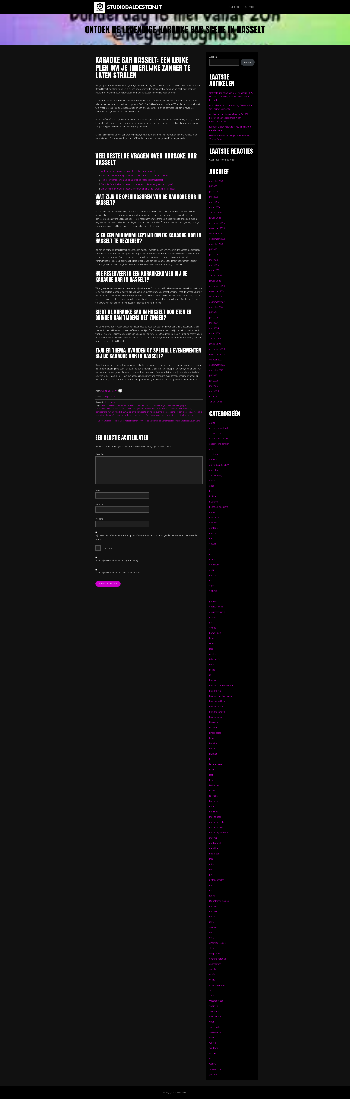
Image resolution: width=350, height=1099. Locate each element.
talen (140, 415)
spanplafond (215, 964)
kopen (212, 748)
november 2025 (217, 228)
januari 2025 (215, 281)
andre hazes (215, 470)
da (210, 538)
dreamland (214, 564)
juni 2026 (213, 191)
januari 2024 (215, 344)
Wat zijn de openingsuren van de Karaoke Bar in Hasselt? (128, 171)
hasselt (122, 409)
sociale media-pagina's (127, 415)
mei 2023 (213, 386)
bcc (211, 491)
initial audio (214, 659)
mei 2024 (213, 323)
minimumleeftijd (115, 412)
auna (211, 486)
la (210, 759)
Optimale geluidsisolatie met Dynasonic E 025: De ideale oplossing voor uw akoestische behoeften (231, 97)
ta (210, 990)
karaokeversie (216, 717)
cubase (212, 533)
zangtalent (191, 415)
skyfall (212, 948)
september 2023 (217, 365)
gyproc (212, 627)
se (210, 932)
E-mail (99, 504)
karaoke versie (216, 706)
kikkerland (214, 722)
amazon (213, 459)
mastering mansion (218, 832)
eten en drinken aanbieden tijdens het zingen (147, 405)
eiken (211, 570)
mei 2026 (213, 197)
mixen (212, 864)
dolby (212, 559)
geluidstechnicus (217, 612)
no (210, 869)
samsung (213, 927)
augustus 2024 (216, 307)
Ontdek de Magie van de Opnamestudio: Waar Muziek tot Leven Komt (170, 421)
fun (210, 596)
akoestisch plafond (218, 428)
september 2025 (217, 239)
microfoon (214, 853)
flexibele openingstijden (177, 405)
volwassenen (215, 1032)
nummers (127, 412)
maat (211, 806)
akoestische (215, 433)
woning (212, 1063)
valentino (213, 1006)
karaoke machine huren (220, 696)
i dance (212, 643)
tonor (212, 995)
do (210, 554)
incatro (212, 654)
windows (213, 1048)
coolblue (213, 528)
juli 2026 (213, 186)
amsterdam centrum (219, 465)
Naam (99, 490)
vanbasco (214, 1011)
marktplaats (215, 817)
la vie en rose (215, 764)
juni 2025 (213, 254)
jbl (210, 675)
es (210, 580)
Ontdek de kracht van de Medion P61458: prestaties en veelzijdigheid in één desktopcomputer (229, 118)
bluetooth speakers (218, 507)
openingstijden (176, 412)
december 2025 (217, 223)
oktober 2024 (215, 296)
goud (211, 622)
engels (212, 575)
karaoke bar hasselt (149, 409)
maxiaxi (213, 838)
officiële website (139, 412)
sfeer (114, 415)
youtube (213, 1074)
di (210, 549)
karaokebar (164, 409)
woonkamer (215, 1069)
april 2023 (214, 391)
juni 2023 (213, 380)
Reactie (99, 454)
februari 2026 (215, 212)
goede (212, 617)
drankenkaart (121, 405)
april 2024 (214, 328)
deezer (212, 543)
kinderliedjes (215, 733)
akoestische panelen (219, 444)
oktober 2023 (215, 359)
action (212, 423)
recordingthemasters (219, 901)
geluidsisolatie (216, 606)
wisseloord (214, 1053)
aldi (211, 449)
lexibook (213, 796)
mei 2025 (213, 260)
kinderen (213, 727)
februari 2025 (215, 275)
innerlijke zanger (133, 409)
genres (115, 409)
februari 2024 (215, 338)
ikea (211, 649)
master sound (216, 827)
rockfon (213, 906)
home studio (215, 633)
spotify (212, 969)
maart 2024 (215, 333)
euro (211, 585)
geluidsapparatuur (103, 409)
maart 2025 (215, 270)
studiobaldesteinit (108, 391)
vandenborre (215, 1016)
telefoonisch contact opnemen (156, 415)
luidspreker (214, 801)
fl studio (213, 591)
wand (212, 1037)
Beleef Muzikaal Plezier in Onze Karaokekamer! (118, 421)
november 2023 (217, 354)
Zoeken (213, 57)
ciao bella (214, 517)
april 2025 (214, 265)
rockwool (213, 911)
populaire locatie (194, 412)
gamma (213, 601)
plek (184, 412)
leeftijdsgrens (101, 412)
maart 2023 (215, 396)
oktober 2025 (215, 233)
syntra (212, 979)
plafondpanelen (216, 880)
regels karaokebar (103, 415)
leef (211, 775)
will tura (212, 1043)
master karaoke (217, 822)
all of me (213, 454)
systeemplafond (217, 985)
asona (212, 480)
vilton (211, 1021)
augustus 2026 (216, 181)
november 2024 (217, 291)
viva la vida (214, 1027)
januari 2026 (215, 217)
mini (211, 859)
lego (211, 780)
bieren (103, 405)
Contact (248, 7)
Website (99, 519)
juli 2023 (213, 375)
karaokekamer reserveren (181, 409)
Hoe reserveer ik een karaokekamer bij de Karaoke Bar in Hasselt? (132, 180)
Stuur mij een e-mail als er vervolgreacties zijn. (117, 560)
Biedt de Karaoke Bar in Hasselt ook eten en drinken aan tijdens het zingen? (137, 184)
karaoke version (217, 711)
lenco (212, 790)
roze (211, 922)
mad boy (213, 811)
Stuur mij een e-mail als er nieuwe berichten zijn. (118, 572)
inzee (211, 664)
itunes (212, 669)
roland (212, 916)
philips (212, 874)
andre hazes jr (216, 475)
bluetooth (213, 501)
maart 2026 (215, 207)
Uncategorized (111, 402)
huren (212, 638)
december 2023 (217, 349)
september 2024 (217, 302)
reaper (212, 895)
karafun (212, 680)
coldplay (213, 522)
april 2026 (214, 202)
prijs (211, 885)
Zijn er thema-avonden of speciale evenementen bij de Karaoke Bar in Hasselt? (138, 188)
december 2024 (217, 286)
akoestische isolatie (218, 438)
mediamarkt (215, 843)
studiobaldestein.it (134, 7)
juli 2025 (213, 249)
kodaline (213, 743)
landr (211, 769)
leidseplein (214, 785)
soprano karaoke (217, 959)
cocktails (111, 405)
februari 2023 (215, 401)
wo (210, 1058)
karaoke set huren (218, 701)
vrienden (182, 415)
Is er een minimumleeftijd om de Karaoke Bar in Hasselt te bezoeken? (134, 175)
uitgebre (174, 415)
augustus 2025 (216, 244)
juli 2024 (213, 312)
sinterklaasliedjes (217, 943)
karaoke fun (215, 691)
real (211, 890)
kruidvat (213, 754)
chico (212, 512)
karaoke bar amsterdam (221, 685)
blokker (212, 496)
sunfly (212, 974)
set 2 (211, 937)
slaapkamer (215, 953)
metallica (213, 848)
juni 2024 (213, 317)
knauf (212, 738)
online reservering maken (158, 412)
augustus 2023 (216, 370)
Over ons (234, 7)
